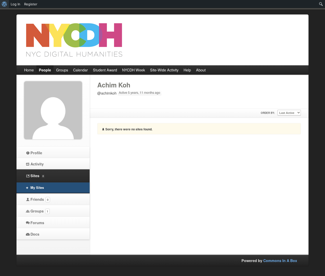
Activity (37, 163)
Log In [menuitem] (15, 4)
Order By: (268, 113)
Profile (36, 152)
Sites (37, 175)
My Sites (37, 187)
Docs (34, 234)
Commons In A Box (280, 260)
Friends (39, 199)
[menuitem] (4, 4)
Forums (37, 222)
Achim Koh (113, 84)
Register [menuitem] (30, 4)
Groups (39, 210)
